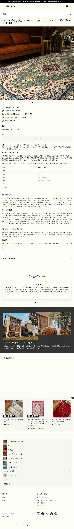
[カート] (67, 6)
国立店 (3, 500)
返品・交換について (43, 498)
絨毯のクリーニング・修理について (47, 500)
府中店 (3, 498)
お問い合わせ (41, 503)
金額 (3, 126)
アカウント (40, 505)
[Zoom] (71, 97)
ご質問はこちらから (8, 258)
